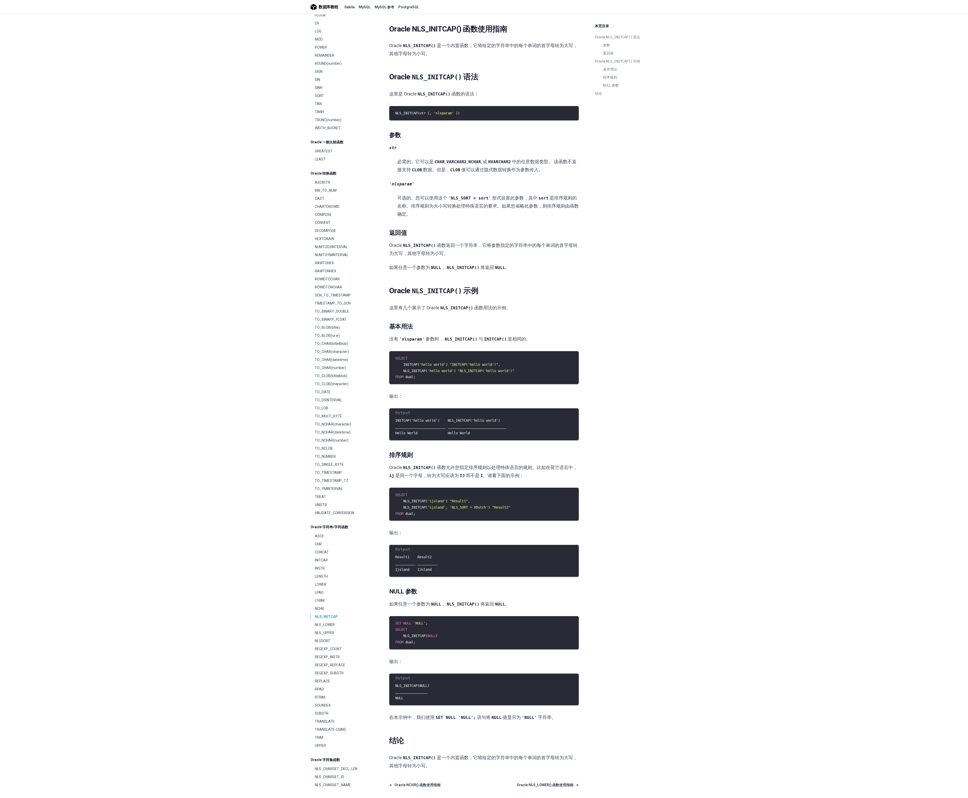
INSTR (320, 568)
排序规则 (610, 77)
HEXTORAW (324, 239)
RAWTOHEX (324, 263)
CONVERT (322, 223)
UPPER (320, 746)
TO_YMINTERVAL (329, 489)
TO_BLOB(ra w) (327, 336)
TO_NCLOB (324, 448)
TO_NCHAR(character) (333, 424)
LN (317, 23)
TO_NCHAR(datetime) (332, 432)
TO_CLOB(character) (331, 384)
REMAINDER (324, 55)
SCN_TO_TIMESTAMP (333, 295)
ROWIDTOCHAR (327, 279)
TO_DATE (322, 392)
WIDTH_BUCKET (328, 128)
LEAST (320, 159)
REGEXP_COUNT (328, 649)
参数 (606, 45)
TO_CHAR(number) (330, 368)
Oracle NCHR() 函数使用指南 (415, 785)
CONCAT (322, 552)
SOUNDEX (323, 705)
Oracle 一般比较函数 (327, 142)
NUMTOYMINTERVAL (331, 255)
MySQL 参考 (384, 7)
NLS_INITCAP (326, 617)
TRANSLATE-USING (330, 729)
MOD (319, 39)
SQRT (319, 96)
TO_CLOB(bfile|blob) (331, 376)
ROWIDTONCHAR (328, 287)
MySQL (365, 7)
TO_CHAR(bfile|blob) (331, 344)
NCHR (319, 609)
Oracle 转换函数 (324, 173)
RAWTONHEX (325, 271)
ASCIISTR (322, 182)
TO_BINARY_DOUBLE (332, 311)
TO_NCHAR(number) (331, 440)
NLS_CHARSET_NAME (333, 785)
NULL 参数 (611, 85)
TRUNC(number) (328, 120)
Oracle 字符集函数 (325, 760)
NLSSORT (322, 641)
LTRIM (319, 600)
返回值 (608, 53)
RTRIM (320, 697)
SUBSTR (321, 713)
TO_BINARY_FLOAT (331, 319)
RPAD (319, 689)
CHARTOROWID (327, 207)
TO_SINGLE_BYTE (329, 464)
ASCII (319, 536)
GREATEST (323, 151)
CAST (319, 198)
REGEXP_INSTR (327, 657)
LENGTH (321, 576)
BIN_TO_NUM (326, 190)
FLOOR (320, 15)
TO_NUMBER (325, 456)
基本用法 (610, 69)
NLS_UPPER (324, 633)
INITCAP (321, 560)
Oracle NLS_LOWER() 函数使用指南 (548, 785)
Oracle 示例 (617, 61)
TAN (318, 104)
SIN (317, 80)
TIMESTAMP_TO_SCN (333, 303)
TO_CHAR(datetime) (331, 360)
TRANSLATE (325, 721)
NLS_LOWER (325, 625)
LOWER (320, 584)
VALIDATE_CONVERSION (334, 513)
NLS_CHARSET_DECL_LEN (336, 769)
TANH (319, 112)
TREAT (320, 497)
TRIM (319, 738)
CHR (318, 544)
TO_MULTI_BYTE (328, 416)
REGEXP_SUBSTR (329, 673)
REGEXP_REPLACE (330, 665)
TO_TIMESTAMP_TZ (331, 481)
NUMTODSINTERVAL (331, 247)
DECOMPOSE (325, 231)
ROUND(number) (328, 63)
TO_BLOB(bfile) (327, 327)
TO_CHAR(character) (332, 352)
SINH (318, 88)
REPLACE (322, 681)
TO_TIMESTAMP (328, 473)
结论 (598, 93)
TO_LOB (321, 408)
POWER (321, 47)
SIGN (318, 72)
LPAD (319, 592)
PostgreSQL (408, 7)
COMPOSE (323, 215)
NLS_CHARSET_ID (329, 777)
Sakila (349, 7)
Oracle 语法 (617, 37)
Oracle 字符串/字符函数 (329, 527)
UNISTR (321, 505)
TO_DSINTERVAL (328, 400)
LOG (318, 31)
